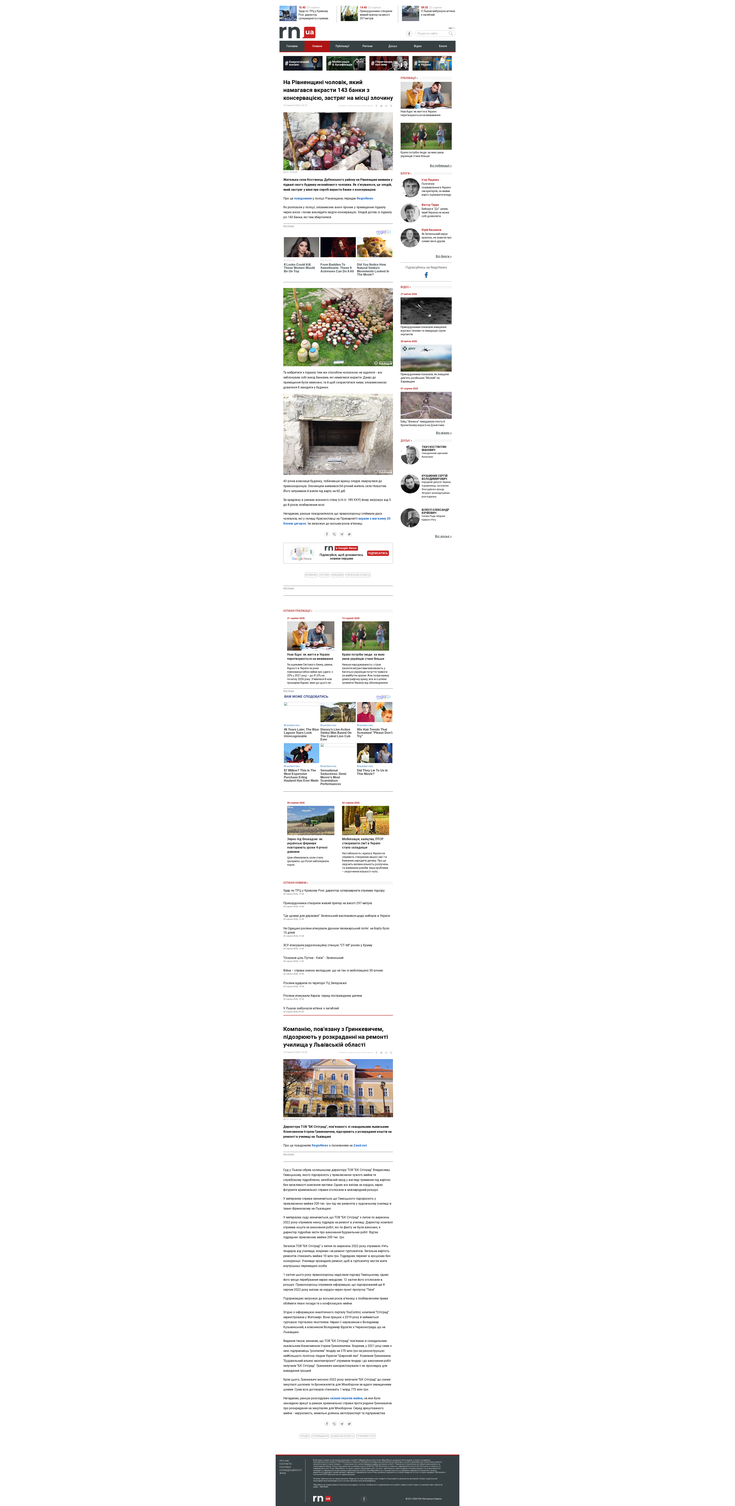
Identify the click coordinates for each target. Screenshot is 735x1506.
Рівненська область (358, 575)
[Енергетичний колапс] (302, 69)
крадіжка (337, 575)
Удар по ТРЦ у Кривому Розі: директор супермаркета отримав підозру (334, 890)
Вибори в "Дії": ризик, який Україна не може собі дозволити (435, 212)
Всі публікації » (441, 166)
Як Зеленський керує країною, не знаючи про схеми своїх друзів (437, 237)
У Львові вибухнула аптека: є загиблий (311, 1008)
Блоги (443, 46)
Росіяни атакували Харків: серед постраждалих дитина (322, 995)
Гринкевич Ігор (366, 1436)
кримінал (311, 575)
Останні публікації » (297, 610)
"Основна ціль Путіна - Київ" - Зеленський (313, 958)
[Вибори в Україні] (432, 69)
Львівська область (342, 1436)
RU (454, 28)
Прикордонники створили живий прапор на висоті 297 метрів (327, 903)
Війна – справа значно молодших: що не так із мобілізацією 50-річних (333, 970)
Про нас (284, 1461)
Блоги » (406, 173)
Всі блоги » (444, 256)
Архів (282, 1473)
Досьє (392, 46)
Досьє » (406, 440)
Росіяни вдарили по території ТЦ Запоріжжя (314, 983)
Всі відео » (444, 433)
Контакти (285, 1464)
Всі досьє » (443, 536)
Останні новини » (295, 882)
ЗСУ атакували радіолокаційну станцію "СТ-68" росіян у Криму (327, 945)
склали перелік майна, (346, 1398)
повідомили (303, 198)
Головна (292, 46)
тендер (305, 1436)
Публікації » (409, 78)
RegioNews (365, 198)
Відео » (406, 287)
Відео (418, 46)
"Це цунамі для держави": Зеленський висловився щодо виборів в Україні (336, 916)
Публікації (342, 46)
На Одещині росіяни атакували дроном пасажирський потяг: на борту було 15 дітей (336, 930)
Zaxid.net (360, 1145)
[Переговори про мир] (389, 69)
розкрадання (320, 1436)
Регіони (367, 46)
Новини (317, 46)
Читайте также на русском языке (355, 105)
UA (450, 28)
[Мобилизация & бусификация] (346, 69)
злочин (324, 575)
